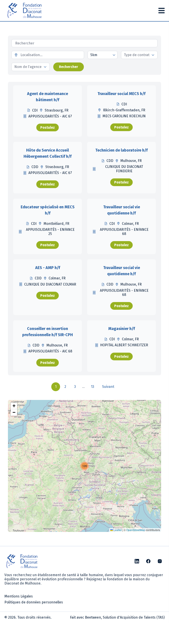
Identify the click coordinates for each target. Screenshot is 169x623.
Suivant (108, 387)
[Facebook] (148, 561)
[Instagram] (160, 561)
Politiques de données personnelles (33, 602)
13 (92, 387)
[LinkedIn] (137, 561)
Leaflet (117, 530)
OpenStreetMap (135, 530)
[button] (84, 466)
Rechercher (68, 67)
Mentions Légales (18, 596)
